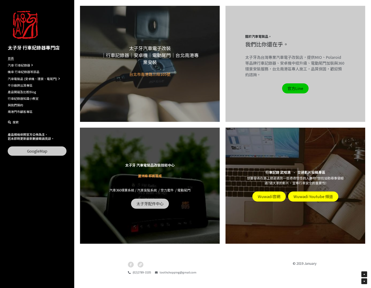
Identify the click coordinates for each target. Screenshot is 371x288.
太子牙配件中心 (149, 203)
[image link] (27, 24)
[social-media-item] (131, 264)
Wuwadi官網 (269, 196)
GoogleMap (37, 151)
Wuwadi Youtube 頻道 (313, 196)
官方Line (295, 88)
